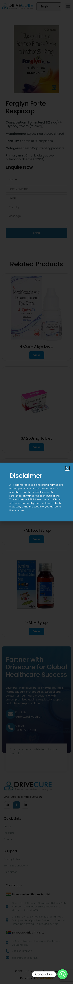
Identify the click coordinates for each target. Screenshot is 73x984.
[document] (36, 492)
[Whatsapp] (62, 974)
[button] (67, 468)
